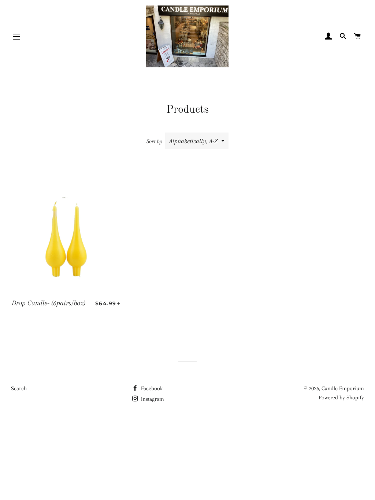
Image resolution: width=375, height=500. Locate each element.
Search (19, 388)
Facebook (151, 388)
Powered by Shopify (341, 397)
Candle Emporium (343, 388)
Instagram (152, 399)
